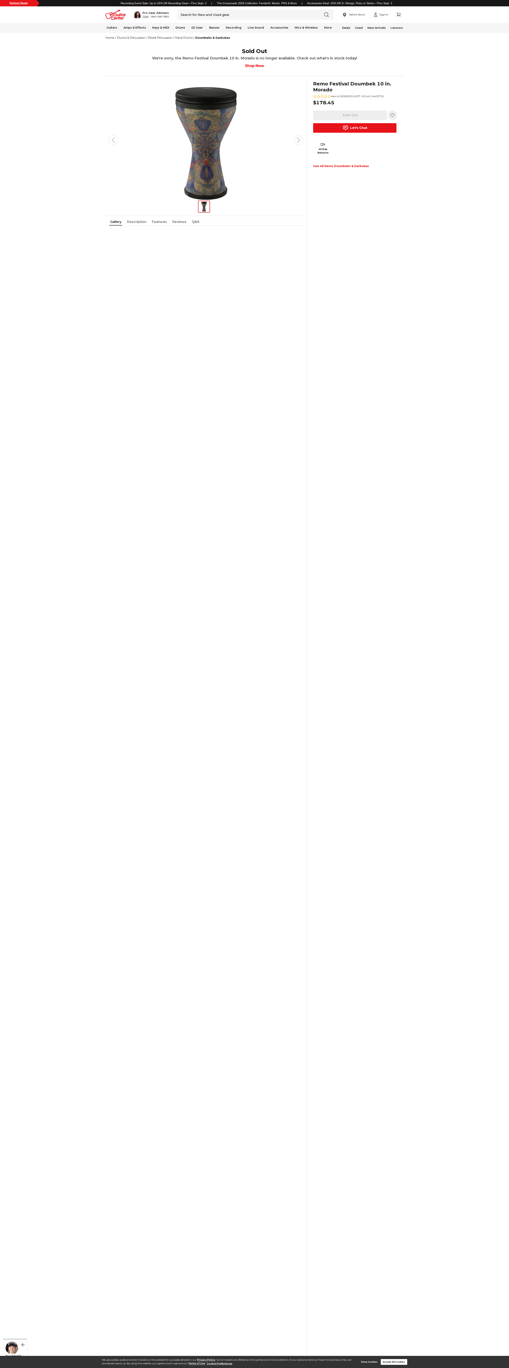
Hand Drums (184, 38)
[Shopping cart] (398, 15)
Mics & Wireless (306, 27)
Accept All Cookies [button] (394, 1362)
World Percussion (160, 38)
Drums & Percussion (131, 38)
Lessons (396, 28)
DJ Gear (197, 27)
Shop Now (254, 66)
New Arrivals (376, 28)
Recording (233, 27)
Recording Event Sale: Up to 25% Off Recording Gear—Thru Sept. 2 (164, 3)
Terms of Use (196, 1363)
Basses (214, 27)
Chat (146, 16)
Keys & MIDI (160, 27)
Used (359, 28)
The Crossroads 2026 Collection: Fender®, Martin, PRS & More (257, 3)
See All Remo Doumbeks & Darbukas (341, 166)
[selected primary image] (206, 140)
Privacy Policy (206, 1359)
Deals (346, 28)
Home (109, 38)
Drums (180, 27)
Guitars (112, 27)
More (328, 27)
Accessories (279, 27)
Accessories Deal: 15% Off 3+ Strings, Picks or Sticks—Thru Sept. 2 (349, 3)
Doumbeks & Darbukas (212, 38)
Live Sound (256, 27)
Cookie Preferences (219, 1363)
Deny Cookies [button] (369, 1362)
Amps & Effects (134, 27)
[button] (151, 15)
